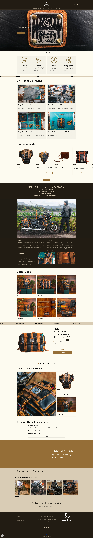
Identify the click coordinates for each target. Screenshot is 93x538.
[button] (16, 4)
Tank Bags (59, 295)
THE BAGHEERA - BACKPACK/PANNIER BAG (79, 168)
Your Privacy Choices (20, 524)
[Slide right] (49, 177)
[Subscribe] (55, 509)
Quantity (54, 343)
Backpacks (20, 295)
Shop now (71, 34)
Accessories (40, 318)
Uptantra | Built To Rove (47, 536)
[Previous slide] (41, 52)
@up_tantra (17, 496)
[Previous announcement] (35, 1)
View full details (68, 357)
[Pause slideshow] (52, 52)
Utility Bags (20, 318)
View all (46, 180)
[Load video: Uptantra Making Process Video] (46, 218)
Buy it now (63, 352)
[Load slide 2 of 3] (45, 52)
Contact (18, 518)
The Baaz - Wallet (59, 167)
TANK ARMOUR (21, 167)
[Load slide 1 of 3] (43, 52)
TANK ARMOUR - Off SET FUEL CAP (44, 167)
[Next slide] (49, 52)
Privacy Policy (19, 522)
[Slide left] (44, 177)
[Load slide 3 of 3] (47, 52)
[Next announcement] (58, 1)
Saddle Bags (40, 295)
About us (18, 516)
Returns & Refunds (20, 520)
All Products (60, 318)
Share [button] (55, 357)
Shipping (54, 341)
